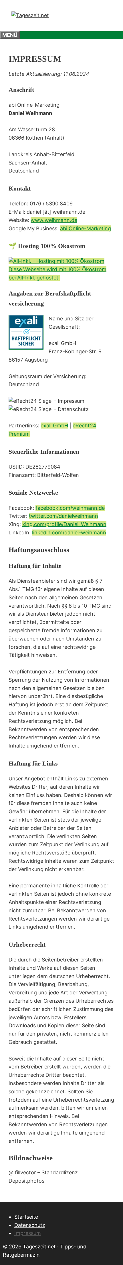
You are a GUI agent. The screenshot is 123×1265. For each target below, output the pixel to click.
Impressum (27, 1233)
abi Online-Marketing (85, 228)
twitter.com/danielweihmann (63, 516)
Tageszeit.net (39, 1247)
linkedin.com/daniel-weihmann (69, 533)
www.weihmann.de (54, 220)
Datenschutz (29, 1225)
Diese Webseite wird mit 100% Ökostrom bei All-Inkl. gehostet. (57, 273)
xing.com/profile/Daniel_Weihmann (64, 524)
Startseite (26, 1217)
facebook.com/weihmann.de (70, 508)
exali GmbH (54, 426)
